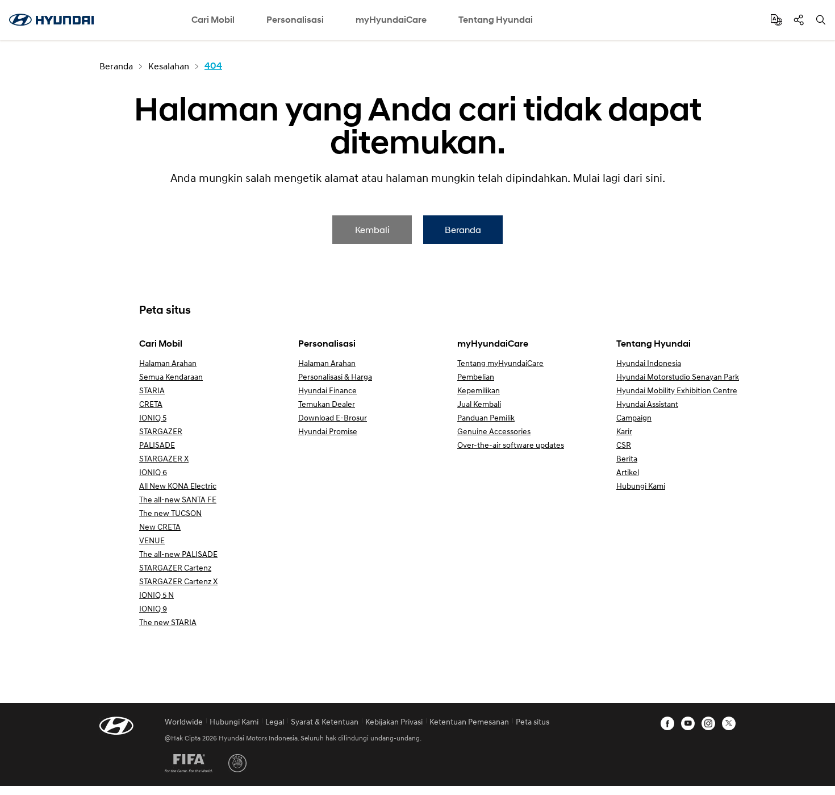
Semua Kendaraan (171, 376)
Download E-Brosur (332, 417)
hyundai (51, 20)
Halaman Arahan (168, 363)
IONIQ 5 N (156, 595)
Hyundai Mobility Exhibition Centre (676, 390)
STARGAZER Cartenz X (178, 581)
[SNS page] (798, 20)
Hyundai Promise (327, 431)
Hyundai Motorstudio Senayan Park (677, 376)
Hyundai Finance (327, 390)
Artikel (627, 472)
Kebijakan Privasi (394, 721)
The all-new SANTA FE (177, 499)
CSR (623, 444)
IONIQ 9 (153, 608)
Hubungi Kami (640, 485)
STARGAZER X (164, 458)
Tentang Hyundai (495, 19)
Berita (626, 458)
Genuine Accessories (494, 431)
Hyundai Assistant (647, 404)
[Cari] (820, 20)
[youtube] (688, 723)
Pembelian (475, 376)
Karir (624, 431)
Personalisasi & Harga (335, 376)
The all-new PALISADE (178, 554)
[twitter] (729, 723)
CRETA (150, 404)
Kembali (372, 229)
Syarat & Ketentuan (324, 721)
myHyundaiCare (391, 19)
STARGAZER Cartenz (175, 567)
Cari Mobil (213, 19)
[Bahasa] (776, 20)
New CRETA (160, 526)
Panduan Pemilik (486, 417)
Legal (274, 721)
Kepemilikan (478, 390)
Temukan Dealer (326, 404)
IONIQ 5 (152, 417)
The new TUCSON (170, 513)
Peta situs (532, 721)
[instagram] (708, 723)
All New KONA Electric (177, 485)
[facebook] (667, 723)
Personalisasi (295, 19)
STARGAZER (160, 431)
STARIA (152, 390)
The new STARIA (168, 622)
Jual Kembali (479, 404)
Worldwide (184, 721)
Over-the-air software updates (510, 444)
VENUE (152, 540)
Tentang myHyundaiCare (500, 363)
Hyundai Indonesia (648, 363)
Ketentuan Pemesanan (469, 721)
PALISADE (157, 444)
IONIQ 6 (153, 472)
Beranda (463, 229)
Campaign (634, 417)
